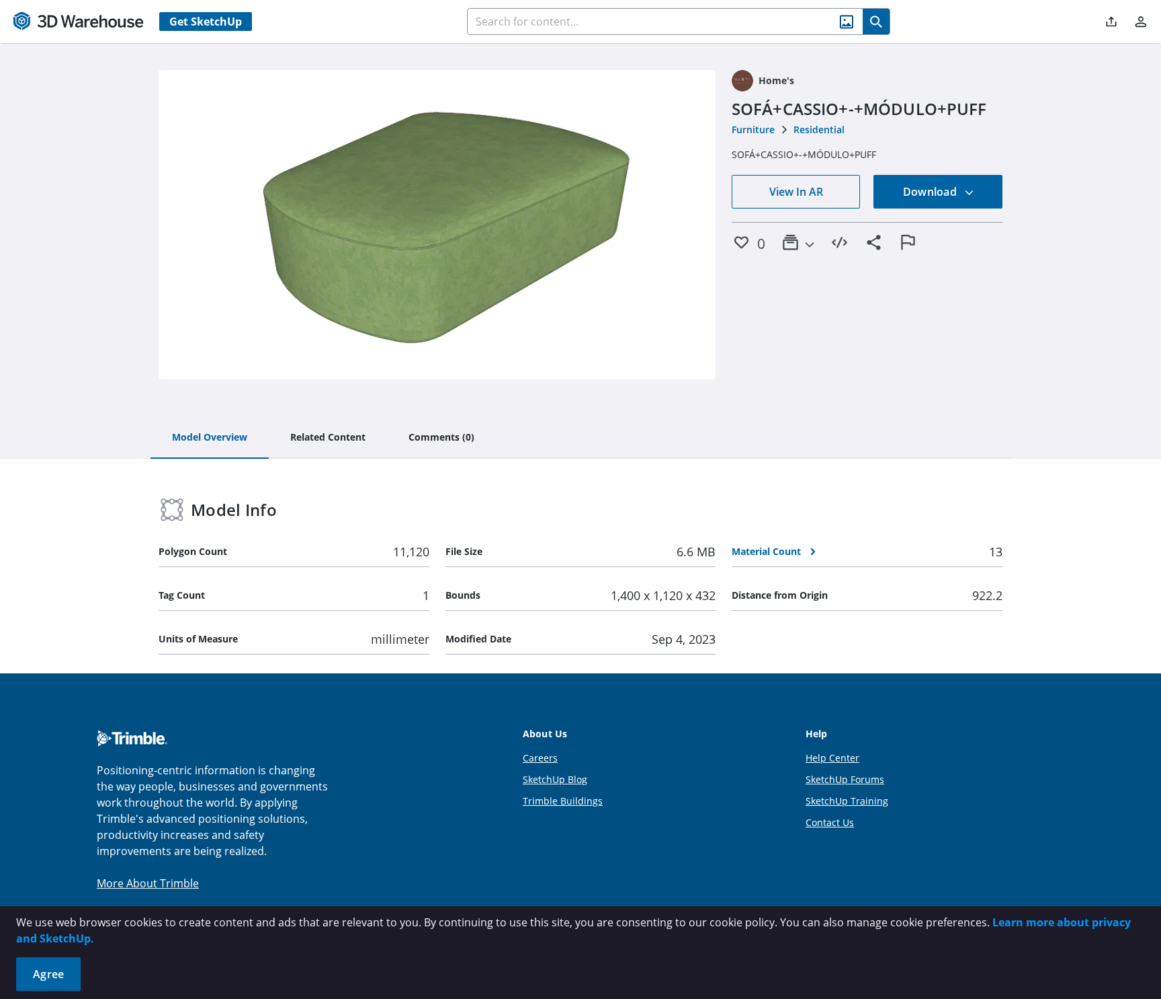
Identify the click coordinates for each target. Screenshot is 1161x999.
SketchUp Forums (845, 779)
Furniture (753, 129)
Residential (819, 129)
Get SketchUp (205, 21)
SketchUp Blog (555, 779)
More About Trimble (148, 883)
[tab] (209, 438)
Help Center (832, 757)
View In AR (796, 191)
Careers (540, 757)
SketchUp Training (847, 800)
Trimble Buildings (563, 800)
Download (931, 191)
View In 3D (437, 224)
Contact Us (830, 822)
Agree (48, 974)
